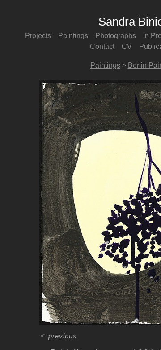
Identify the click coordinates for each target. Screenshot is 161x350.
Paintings (73, 35)
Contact (102, 46)
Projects (38, 35)
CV (127, 46)
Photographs (115, 35)
